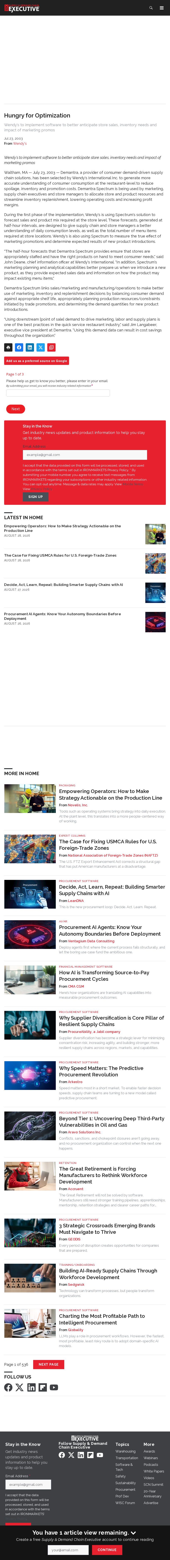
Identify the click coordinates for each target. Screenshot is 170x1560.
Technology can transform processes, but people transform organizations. (106, 1293)
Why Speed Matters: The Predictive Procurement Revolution (101, 1071)
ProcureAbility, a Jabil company (94, 1032)
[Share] (19, 347)
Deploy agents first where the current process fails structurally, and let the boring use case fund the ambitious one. (112, 949)
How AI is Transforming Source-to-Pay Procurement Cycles (104, 976)
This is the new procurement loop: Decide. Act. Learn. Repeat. (108, 907)
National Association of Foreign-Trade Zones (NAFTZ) (113, 855)
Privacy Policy (41, 489)
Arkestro (75, 1082)
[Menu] (162, 8)
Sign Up (35, 497)
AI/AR (63, 921)
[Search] (151, 8)
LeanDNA (76, 901)
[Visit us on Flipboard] (43, 1387)
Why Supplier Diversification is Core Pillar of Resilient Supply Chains (111, 1021)
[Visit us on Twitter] (19, 1387)
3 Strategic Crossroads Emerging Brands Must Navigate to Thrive (107, 1229)
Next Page (49, 1364)
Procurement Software (78, 881)
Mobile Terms (133, 484)
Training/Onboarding (77, 1264)
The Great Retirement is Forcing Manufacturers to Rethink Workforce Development (103, 1175)
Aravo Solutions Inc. (84, 1132)
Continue (107, 1550)
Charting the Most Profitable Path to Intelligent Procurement (102, 1319)
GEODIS (74, 1239)
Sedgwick (76, 1285)
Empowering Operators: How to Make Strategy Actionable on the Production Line (62, 528)
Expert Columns (72, 835)
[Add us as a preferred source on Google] (51, 347)
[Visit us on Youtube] (54, 1387)
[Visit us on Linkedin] (31, 1387)
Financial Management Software (86, 966)
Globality (75, 1330)
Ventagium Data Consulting (91, 941)
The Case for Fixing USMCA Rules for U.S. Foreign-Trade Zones (60, 555)
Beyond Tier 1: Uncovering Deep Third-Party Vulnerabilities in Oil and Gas (111, 1121)
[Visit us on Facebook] (8, 1387)
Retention (67, 1163)
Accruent (75, 1189)
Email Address (35, 446)
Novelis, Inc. (78, 805)
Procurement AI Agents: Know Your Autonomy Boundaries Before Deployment (62, 616)
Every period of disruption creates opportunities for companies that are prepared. (109, 1247)
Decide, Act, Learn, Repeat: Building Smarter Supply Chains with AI (63, 584)
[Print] (8, 347)
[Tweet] (40, 347)
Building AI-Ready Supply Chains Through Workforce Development (108, 1274)
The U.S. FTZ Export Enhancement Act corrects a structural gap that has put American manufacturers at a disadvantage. (109, 864)
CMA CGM (76, 986)
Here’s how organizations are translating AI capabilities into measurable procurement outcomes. (105, 995)
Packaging (67, 785)
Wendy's (20, 144)
